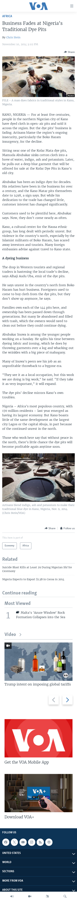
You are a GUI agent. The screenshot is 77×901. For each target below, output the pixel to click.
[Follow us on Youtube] (23, 842)
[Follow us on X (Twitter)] (14, 842)
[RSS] (40, 842)
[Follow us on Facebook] (5, 842)
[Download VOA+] (38, 793)
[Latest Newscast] (12, 896)
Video (10, 634)
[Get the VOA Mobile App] (38, 738)
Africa (7, 16)
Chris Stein (13, 37)
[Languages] (47, 896)
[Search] (65, 896)
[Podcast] (48, 842)
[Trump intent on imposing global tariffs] (38, 661)
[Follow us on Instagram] (31, 842)
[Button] (69, 52)
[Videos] (29, 896)
